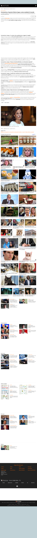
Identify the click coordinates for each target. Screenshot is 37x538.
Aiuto (27, 504)
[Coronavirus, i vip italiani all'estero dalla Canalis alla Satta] (18, 116)
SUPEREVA (18, 503)
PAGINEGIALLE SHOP (12, 502)
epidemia (11, 80)
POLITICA (11, 324)
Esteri (20, 466)
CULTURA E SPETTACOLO (13, 425)
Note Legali (13, 504)
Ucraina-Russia (12, 470)
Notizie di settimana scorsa (4, 474)
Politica (11, 466)
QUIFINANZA (30, 502)
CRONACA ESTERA (12, 359)
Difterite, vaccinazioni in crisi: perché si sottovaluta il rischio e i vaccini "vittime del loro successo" (17, 132)
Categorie (16, 482)
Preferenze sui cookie (24, 504)
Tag (27, 482)
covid (2, 102)
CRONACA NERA (12, 299)
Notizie (5, 480)
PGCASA (16, 502)
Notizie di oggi (3, 470)
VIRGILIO (5, 502)
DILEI (25, 502)
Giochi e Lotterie (22, 468)
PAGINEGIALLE (8, 502)
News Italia (32, 482)
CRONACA (4, 10)
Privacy (16, 504)
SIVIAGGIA (27, 502)
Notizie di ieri (3, 471)
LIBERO (3, 502)
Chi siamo (10, 504)
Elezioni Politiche (22, 470)
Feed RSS (4, 482)
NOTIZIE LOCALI (12, 354)
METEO (29, 299)
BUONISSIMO (33, 502)
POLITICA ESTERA (12, 329)
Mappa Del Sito (10, 482)
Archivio (22, 482)
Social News (30, 468)
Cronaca (2, 466)
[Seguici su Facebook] (17, 486)
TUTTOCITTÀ (23, 502)
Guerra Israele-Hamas (31, 470)
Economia (29, 466)
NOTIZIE (6, 6)
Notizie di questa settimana (3, 473)
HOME (2, 10)
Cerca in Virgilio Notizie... (14, 480)
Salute (11, 468)
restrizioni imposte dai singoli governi (11, 63)
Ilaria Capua (7, 102)
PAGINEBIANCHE (19, 502)
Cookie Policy (19, 504)
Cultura (2, 468)
